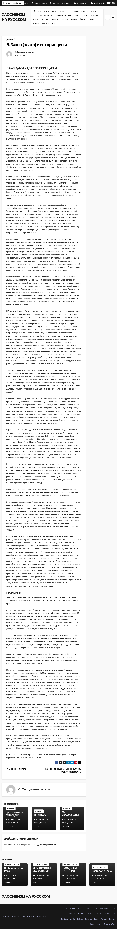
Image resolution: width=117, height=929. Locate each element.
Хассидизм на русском (25, 52)
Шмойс (36, 19)
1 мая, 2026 (99, 875)
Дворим (65, 19)
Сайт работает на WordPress (12, 916)
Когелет (36, 23)
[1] (26, 139)
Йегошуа (83, 19)
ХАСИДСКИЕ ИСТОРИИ (42, 15)
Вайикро (45, 19)
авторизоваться (49, 845)
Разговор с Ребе (49, 23)
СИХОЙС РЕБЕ (65, 11)
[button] (107, 17)
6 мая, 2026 (11, 875)
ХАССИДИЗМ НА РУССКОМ (26, 896)
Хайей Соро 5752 (80, 15)
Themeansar (41, 916)
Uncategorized (13, 864)
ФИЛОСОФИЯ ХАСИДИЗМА (85, 11)
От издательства (70, 814)
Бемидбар (55, 19)
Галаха (11, 39)
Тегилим (73, 19)
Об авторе (40, 815)
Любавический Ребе (63, 15)
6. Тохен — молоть (17, 768)
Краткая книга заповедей (14, 814)
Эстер (91, 19)
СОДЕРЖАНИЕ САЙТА (47, 11)
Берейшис (94, 15)
